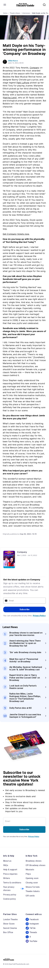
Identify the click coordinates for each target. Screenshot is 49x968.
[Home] (25, 5)
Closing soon (32, 882)
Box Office (8, 932)
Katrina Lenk (10, 97)
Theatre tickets (33, 891)
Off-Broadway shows (35, 865)
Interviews (26, 13)
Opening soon (32, 878)
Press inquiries (10, 874)
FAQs (5, 865)
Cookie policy (9, 899)
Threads (33, 932)
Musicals (30, 869)
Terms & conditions (12, 882)
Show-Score (9, 923)
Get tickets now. (16, 234)
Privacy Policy (39, 615)
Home (5, 13)
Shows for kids (33, 887)
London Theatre (10, 919)
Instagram (34, 923)
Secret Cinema (10, 928)
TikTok (33, 928)
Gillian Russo (13, 61)
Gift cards (30, 895)
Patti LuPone (22, 82)
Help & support (10, 869)
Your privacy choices (8, 889)
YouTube (33, 941)
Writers (6, 878)
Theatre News (15, 13)
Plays (28, 874)
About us (7, 861)
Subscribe (25, 609)
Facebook (34, 919)
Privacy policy (9, 894)
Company (22, 552)
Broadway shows (34, 861)
